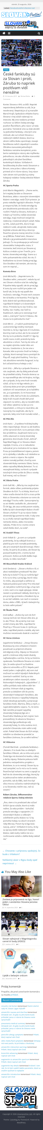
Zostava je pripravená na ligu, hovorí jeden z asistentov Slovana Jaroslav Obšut (21, 902)
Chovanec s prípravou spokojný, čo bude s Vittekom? (21, 852)
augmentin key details (10, 1065)
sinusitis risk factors (9, 1006)
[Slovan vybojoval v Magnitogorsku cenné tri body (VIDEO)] (19, 913)
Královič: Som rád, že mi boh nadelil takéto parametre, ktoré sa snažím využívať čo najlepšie (20, 1068)
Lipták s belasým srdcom (15, 975)
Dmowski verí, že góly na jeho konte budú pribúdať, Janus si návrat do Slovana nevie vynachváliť (18, 1017)
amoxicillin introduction (10, 1074)
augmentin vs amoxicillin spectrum (15, 1059)
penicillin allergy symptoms (12, 1034)
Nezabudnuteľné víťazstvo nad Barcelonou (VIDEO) (22, 9)
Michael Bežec (26, 96)
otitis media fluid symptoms (12, 1041)
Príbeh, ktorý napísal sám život (13, 1049)
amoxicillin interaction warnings (14, 1047)
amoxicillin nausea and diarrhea (14, 1012)
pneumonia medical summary (13, 1023)
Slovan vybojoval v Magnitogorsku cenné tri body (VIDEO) (20, 940)
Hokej (6, 70)
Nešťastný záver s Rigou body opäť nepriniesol (20, 861)
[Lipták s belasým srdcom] (18, 950)
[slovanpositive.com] (4, 33)
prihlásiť (14, 994)
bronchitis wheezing (9, 1053)
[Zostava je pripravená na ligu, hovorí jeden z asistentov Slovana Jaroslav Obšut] (21, 877)
